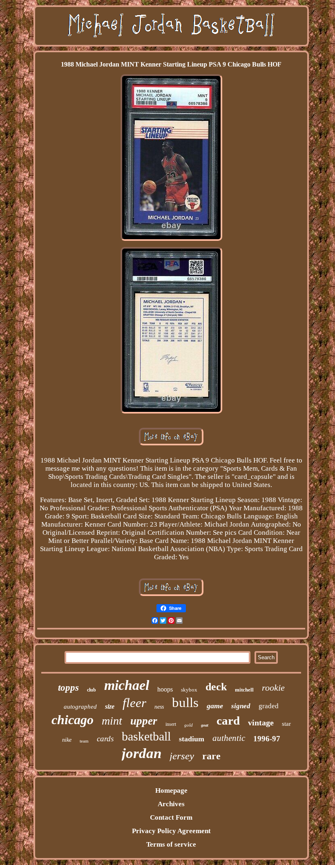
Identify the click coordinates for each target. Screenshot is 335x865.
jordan (141, 753)
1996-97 (266, 738)
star (286, 723)
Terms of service (171, 844)
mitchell (244, 690)
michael (126, 685)
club (91, 690)
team (84, 740)
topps (68, 688)
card (228, 720)
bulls (185, 702)
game (215, 706)
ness (159, 707)
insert (170, 724)
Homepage (171, 790)
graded (269, 706)
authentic (228, 738)
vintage (261, 722)
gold (188, 725)
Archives (171, 804)
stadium (191, 739)
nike (66, 740)
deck (216, 687)
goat (204, 725)
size (109, 706)
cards (105, 738)
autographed (80, 706)
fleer (134, 703)
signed (240, 706)
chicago (72, 719)
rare (211, 756)
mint (112, 720)
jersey (182, 755)
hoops (165, 689)
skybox (189, 690)
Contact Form (171, 817)
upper (143, 721)
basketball (146, 736)
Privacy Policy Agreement (171, 831)
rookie (273, 688)
